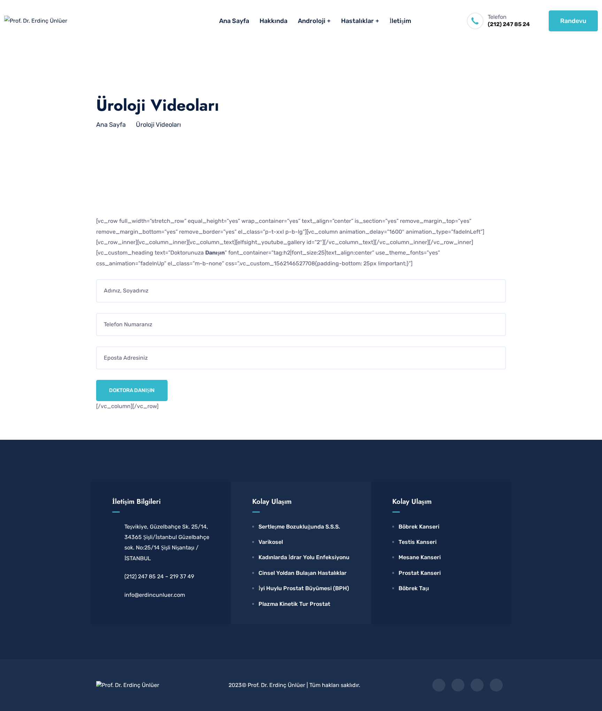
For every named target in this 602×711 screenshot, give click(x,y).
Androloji (311, 21)
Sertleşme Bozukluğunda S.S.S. (299, 526)
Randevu (573, 21)
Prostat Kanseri (420, 573)
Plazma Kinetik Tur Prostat (294, 604)
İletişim (400, 21)
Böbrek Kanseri (419, 526)
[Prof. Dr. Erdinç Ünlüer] (35, 21)
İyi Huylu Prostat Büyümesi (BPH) (303, 588)
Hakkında (273, 21)
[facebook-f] (438, 685)
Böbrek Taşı (414, 588)
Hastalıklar (357, 21)
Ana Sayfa (234, 21)
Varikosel (270, 542)
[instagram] (477, 685)
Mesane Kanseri (420, 557)
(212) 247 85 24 (509, 24)
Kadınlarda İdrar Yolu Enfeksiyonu (303, 557)
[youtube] (496, 685)
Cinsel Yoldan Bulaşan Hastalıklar (302, 573)
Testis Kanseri (418, 542)
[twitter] (458, 685)
